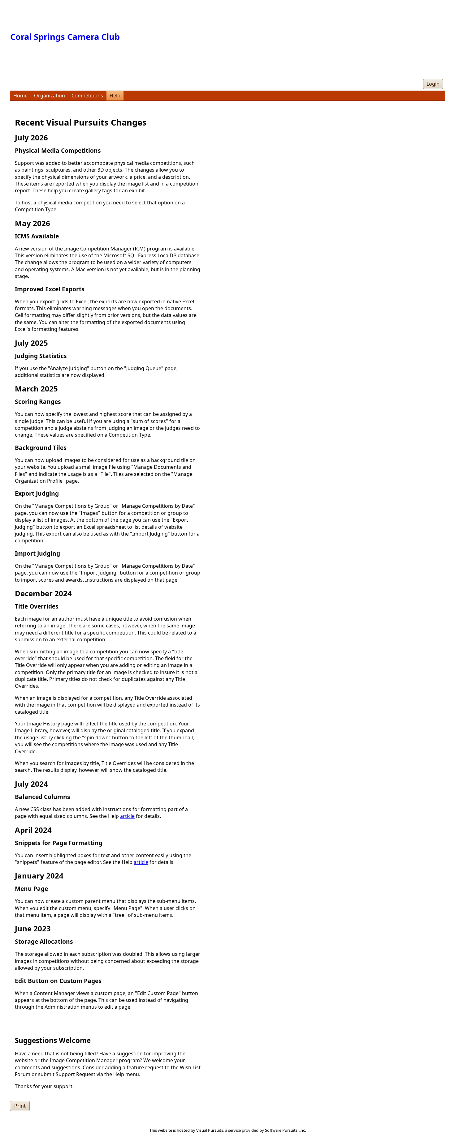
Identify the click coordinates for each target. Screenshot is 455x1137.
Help (115, 95)
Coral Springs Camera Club (65, 36)
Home (20, 95)
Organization (49, 95)
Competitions (87, 95)
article (127, 816)
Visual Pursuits (209, 1130)
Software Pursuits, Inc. (285, 1130)
